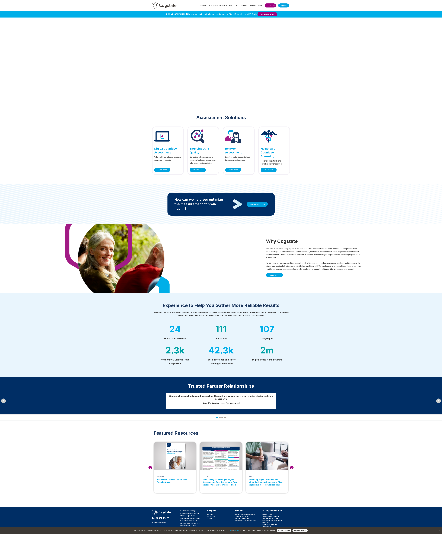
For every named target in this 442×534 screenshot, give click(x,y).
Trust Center (266, 526)
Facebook (153, 518)
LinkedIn (160, 518)
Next (292, 467)
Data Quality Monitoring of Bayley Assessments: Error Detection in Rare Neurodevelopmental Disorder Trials (220, 482)
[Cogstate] (164, 5)
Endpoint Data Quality (242, 516)
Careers (210, 514)
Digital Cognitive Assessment (245, 514)
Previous (150, 467)
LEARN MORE (274, 275)
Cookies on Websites (269, 524)
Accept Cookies (284, 530)
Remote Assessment (242, 518)
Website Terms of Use (270, 518)
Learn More (162, 170)
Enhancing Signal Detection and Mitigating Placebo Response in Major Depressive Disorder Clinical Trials (266, 482)
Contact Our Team (257, 204)
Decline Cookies (300, 530)
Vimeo (164, 518)
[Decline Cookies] (439, 530)
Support (210, 518)
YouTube (168, 518)
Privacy (228, 530)
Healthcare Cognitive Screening (245, 520)
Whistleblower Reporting (270, 516)
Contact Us (211, 516)
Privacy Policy (267, 514)
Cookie (236, 530)
